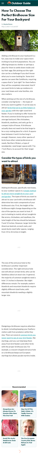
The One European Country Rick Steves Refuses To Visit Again (28, 441)
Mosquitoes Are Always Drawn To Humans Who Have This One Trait (10, 412)
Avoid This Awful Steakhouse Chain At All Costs (9, 440)
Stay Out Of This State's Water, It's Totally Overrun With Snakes (27, 412)
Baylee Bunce (8, 24)
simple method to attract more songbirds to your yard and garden (19, 194)
